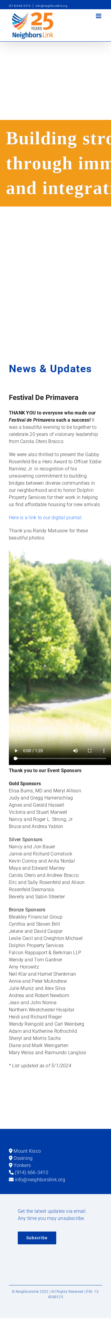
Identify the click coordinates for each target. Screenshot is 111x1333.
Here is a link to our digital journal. (46, 517)
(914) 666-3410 (20, 5)
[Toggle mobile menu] (99, 16)
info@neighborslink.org (51, 5)
